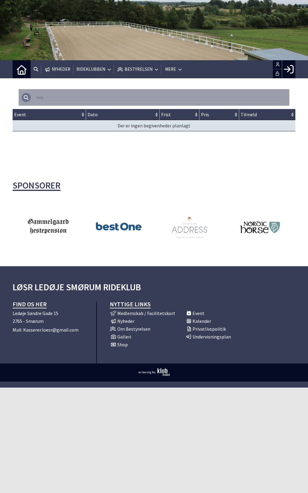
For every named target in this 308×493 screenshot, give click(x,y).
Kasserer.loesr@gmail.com (51, 330)
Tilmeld (249, 114)
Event (20, 114)
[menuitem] (22, 69)
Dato (93, 114)
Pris (205, 114)
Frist (166, 114)
